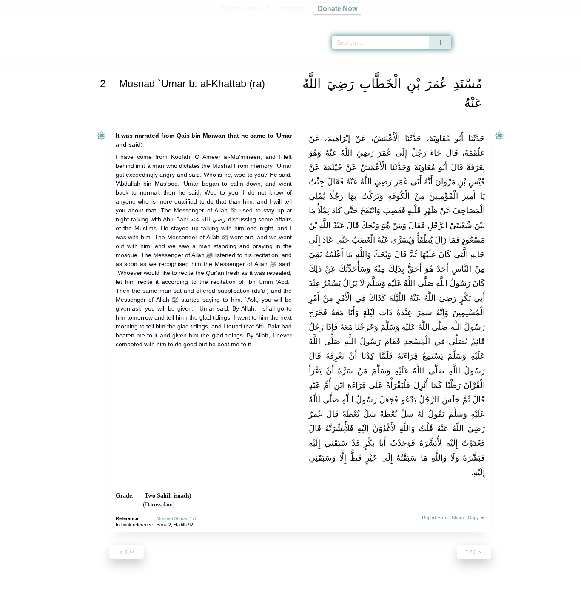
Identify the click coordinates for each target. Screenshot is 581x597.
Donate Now (337, 8)
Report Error (435, 517)
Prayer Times (530, 21)
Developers (283, 589)
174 (129, 552)
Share (458, 517)
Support (249, 589)
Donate (346, 589)
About (201, 589)
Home (109, 61)
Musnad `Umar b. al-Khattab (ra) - (251, 61)
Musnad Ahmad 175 (177, 518)
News (223, 589)
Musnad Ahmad (141, 61)
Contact (318, 589)
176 (471, 552)
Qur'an (475, 21)
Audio (560, 21)
